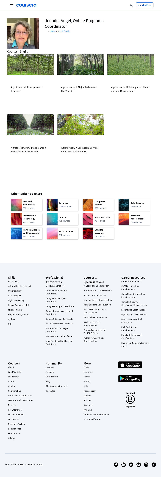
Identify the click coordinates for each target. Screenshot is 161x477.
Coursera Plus (14, 391)
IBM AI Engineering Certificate (60, 323)
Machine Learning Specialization (92, 324)
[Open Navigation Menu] (11, 5)
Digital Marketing (16, 300)
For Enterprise (15, 410)
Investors (88, 372)
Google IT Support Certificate (60, 306)
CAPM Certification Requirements (130, 288)
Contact (87, 395)
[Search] (131, 5)
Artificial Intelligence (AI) (19, 286)
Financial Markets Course (95, 317)
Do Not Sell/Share (92, 419)
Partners (50, 372)
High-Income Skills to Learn (134, 314)
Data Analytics (14, 295)
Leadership (13, 376)
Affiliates (88, 410)
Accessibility (90, 391)
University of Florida (60, 31)
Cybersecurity (15, 291)
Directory (88, 405)
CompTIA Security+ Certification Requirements (134, 303)
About (11, 367)
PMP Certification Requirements (129, 329)
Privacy (87, 381)
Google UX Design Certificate (59, 319)
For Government (16, 414)
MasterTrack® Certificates (20, 400)
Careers (12, 381)
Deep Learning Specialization (97, 304)
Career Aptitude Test (131, 281)
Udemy (11, 438)
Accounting (13, 281)
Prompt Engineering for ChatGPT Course (95, 332)
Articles (87, 400)
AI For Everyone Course (95, 295)
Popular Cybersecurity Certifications (131, 337)
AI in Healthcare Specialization (98, 300)
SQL (10, 324)
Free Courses (14, 433)
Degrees (12, 405)
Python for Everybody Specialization (94, 339)
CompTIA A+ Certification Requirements (133, 296)
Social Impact (14, 428)
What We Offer (15, 372)
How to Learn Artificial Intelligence (131, 321)
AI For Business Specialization (98, 290)
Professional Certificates (20, 395)
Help (86, 386)
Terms (87, 376)
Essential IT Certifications (133, 309)
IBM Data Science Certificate (59, 336)
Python (11, 319)
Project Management (18, 314)
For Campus (13, 419)
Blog (48, 381)
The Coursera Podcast (56, 386)
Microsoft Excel (15, 309)
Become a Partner (16, 424)
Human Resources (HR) (18, 305)
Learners (50, 367)
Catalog (11, 386)
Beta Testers (52, 376)
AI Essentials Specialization (96, 285)
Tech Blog (50, 391)
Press (86, 367)
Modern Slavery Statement (96, 414)
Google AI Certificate (56, 285)
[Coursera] (26, 5)
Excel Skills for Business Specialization (95, 311)
